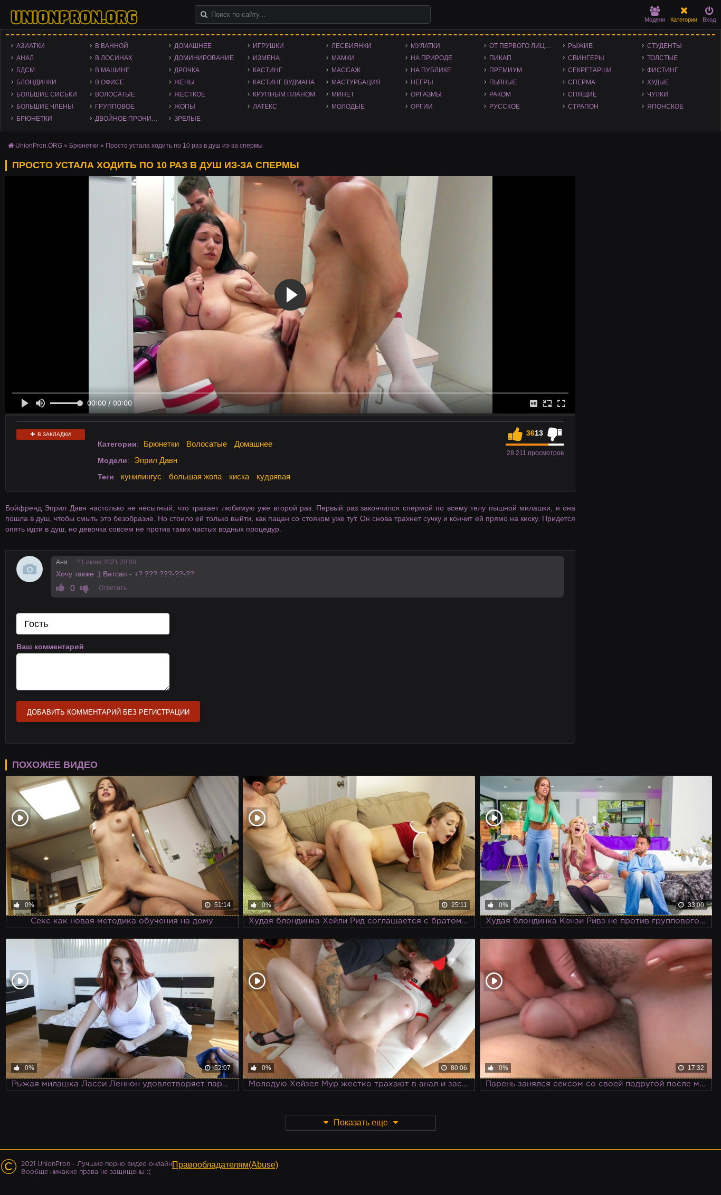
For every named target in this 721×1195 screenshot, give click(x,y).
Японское (665, 106)
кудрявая (273, 476)
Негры (422, 82)
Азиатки (30, 46)
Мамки (343, 58)
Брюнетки (34, 118)
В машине (112, 70)
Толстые (662, 58)
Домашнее (193, 46)
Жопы (184, 106)
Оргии (422, 106)
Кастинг (267, 70)
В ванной (111, 46)
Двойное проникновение (129, 118)
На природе (431, 58)
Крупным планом (284, 94)
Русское (504, 106)
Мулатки (425, 46)
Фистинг (662, 70)
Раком (500, 94)
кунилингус (141, 476)
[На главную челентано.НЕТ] (74, 17)
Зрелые (187, 118)
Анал (25, 58)
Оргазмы (426, 94)
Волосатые (115, 94)
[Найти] (204, 14)
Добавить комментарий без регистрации (108, 712)
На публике (431, 70)
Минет (342, 94)
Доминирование (204, 58)
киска (239, 476)
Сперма (581, 82)
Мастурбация (356, 82)
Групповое (115, 106)
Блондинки (36, 82)
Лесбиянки (351, 46)
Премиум (505, 70)
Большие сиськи (46, 94)
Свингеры (586, 58)
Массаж (345, 70)
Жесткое (189, 94)
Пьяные (503, 82)
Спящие (582, 94)
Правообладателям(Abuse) (225, 1164)
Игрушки (268, 46)
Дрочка (187, 70)
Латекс (265, 106)
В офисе (109, 82)
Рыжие (580, 46)
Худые (658, 82)
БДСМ (25, 70)
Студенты (664, 46)
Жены (184, 82)
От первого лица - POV (523, 46)
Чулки (657, 94)
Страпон (583, 106)
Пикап (500, 58)
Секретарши (590, 70)
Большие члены (44, 106)
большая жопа (195, 476)
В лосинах (113, 58)
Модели (654, 19)
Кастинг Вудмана (284, 82)
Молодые (348, 106)
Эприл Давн (155, 460)
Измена (266, 58)
